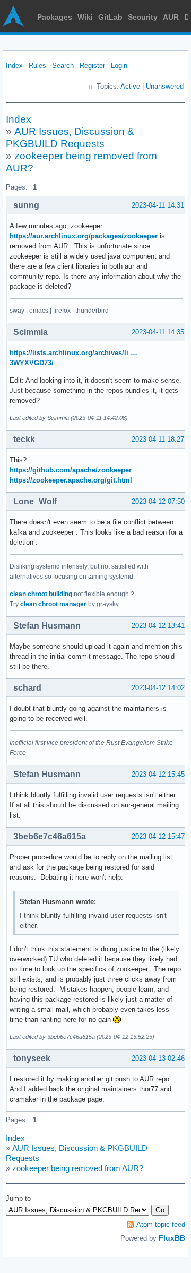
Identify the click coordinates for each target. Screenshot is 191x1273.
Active (130, 86)
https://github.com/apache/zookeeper (71, 470)
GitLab (110, 17)
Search (63, 66)
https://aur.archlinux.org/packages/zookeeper (84, 236)
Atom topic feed (160, 1224)
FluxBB (172, 1238)
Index (14, 66)
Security (143, 17)
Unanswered (165, 86)
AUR (171, 17)
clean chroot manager (53, 604)
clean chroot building (41, 594)
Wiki (85, 17)
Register (92, 66)
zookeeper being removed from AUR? (77, 1168)
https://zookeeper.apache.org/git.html (71, 480)
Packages (54, 17)
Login (119, 66)
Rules (37, 66)
